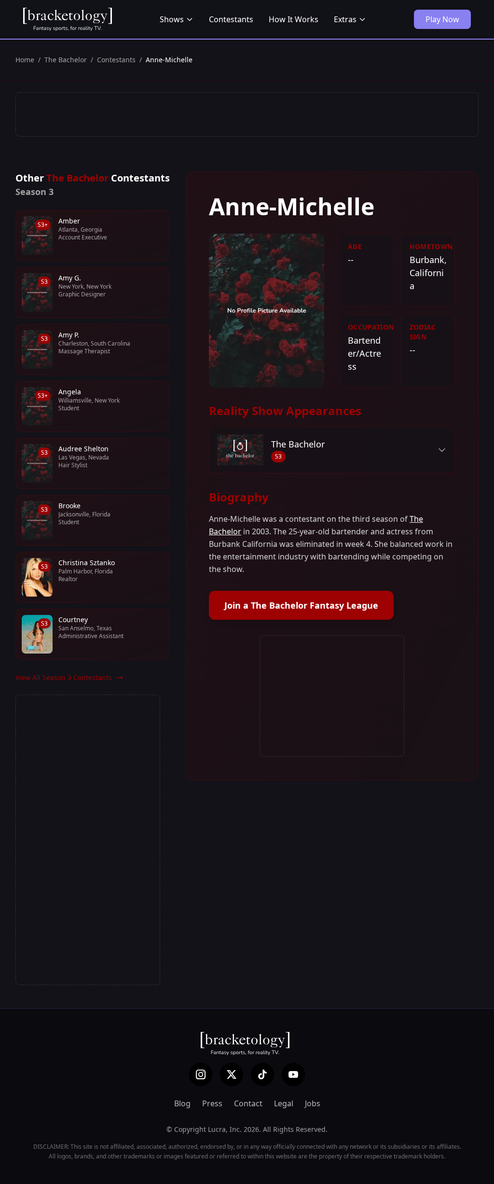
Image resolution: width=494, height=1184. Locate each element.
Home (24, 59)
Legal (283, 1103)
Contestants (231, 19)
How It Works (293, 19)
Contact (248, 1103)
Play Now (442, 19)
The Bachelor (65, 59)
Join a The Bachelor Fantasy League (301, 605)
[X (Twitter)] (231, 1074)
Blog (182, 1103)
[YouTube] (293, 1074)
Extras (345, 19)
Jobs (312, 1103)
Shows (172, 19)
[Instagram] (200, 1074)
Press (212, 1103)
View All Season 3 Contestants (63, 677)
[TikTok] (262, 1074)
